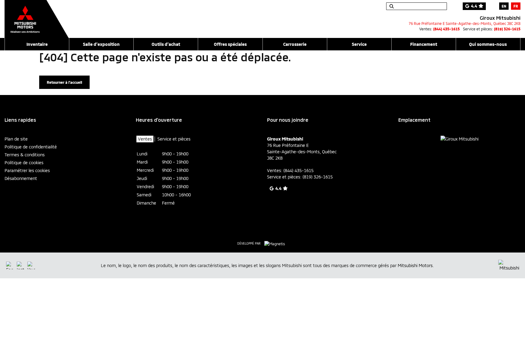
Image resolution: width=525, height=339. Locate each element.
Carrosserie (295, 44)
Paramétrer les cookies (27, 170)
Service (359, 44)
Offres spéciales (230, 44)
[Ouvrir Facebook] (10, 265)
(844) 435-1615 (446, 29)
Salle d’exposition (101, 44)
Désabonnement (21, 178)
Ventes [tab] (145, 138)
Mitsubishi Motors (415, 265)
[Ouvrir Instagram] (20, 265)
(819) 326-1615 (507, 29)
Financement (423, 44)
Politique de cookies (24, 162)
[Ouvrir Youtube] (31, 265)
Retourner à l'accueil (64, 82)
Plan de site (16, 138)
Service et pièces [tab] (173, 138)
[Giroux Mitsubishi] (37, 15)
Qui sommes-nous (488, 44)
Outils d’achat (166, 44)
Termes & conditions (25, 154)
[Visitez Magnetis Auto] (276, 243)
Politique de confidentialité (31, 146)
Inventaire (37, 44)
